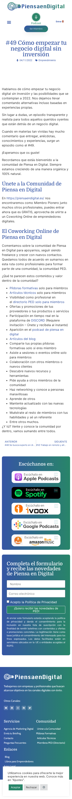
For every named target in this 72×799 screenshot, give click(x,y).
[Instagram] (18, 708)
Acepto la (33, 602)
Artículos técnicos (23, 293)
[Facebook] (24, 708)
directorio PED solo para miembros (38, 302)
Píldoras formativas (24, 288)
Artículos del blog (23, 339)
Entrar (59, 21)
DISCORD (38, 320)
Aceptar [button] (15, 787)
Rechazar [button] (31, 787)
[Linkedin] (12, 708)
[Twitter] (30, 708)
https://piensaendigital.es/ (25, 198)
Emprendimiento (47, 60)
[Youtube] (6, 708)
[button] (9, 22)
